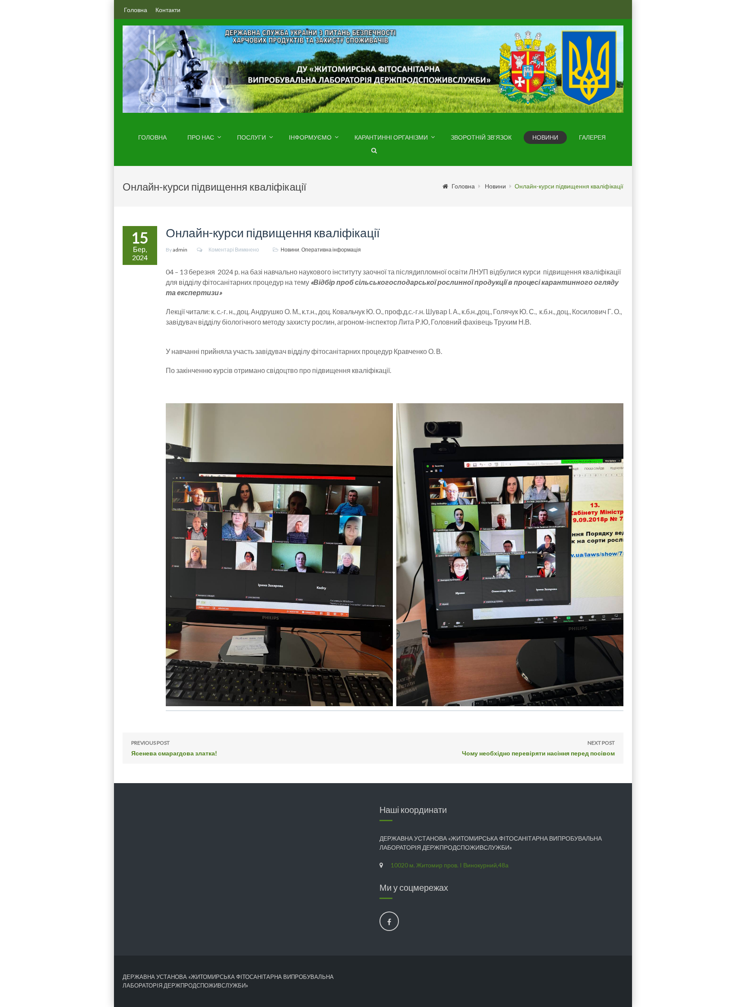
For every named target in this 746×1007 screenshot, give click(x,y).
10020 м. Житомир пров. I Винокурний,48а (450, 865)
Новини (545, 137)
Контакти (167, 9)
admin (180, 249)
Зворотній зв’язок (481, 137)
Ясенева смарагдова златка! (174, 748)
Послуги (251, 137)
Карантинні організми (391, 137)
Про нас (200, 137)
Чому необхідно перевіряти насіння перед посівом (538, 748)
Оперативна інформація (331, 249)
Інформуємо (310, 137)
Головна (135, 9)
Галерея (592, 137)
